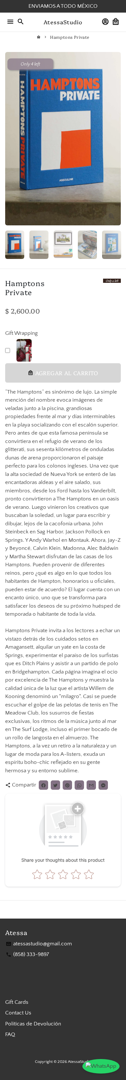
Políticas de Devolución (33, 1024)
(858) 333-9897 (27, 954)
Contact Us (18, 1013)
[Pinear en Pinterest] (67, 785)
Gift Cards (16, 1002)
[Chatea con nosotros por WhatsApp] (101, 1066)
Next (114, 138)
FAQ (10, 1034)
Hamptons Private (69, 37)
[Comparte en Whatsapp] (79, 785)
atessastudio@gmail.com (39, 944)
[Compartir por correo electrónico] (91, 785)
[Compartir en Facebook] (43, 785)
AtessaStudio (79, 1061)
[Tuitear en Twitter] (55, 785)
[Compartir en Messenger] (103, 785)
